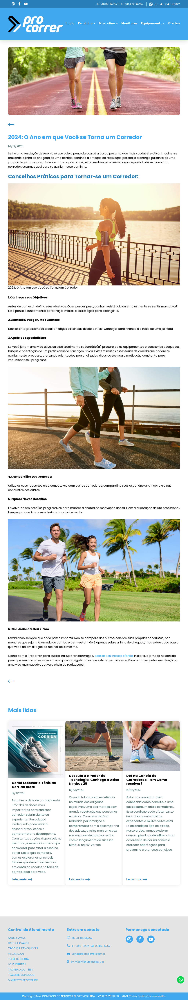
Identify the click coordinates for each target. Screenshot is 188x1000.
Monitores (129, 23)
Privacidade (16, 953)
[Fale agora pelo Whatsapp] (180, 980)
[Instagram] (13, 4)
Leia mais (19, 879)
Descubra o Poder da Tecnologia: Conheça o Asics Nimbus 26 (94, 779)
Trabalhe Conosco (21, 975)
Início (70, 23)
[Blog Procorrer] (35, 24)
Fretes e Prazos (18, 943)
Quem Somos (17, 938)
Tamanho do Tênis (20, 969)
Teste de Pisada (18, 959)
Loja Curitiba (17, 964)
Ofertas (174, 23)
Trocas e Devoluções (23, 948)
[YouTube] (26, 4)
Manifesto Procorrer (23, 980)
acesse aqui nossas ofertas (114, 656)
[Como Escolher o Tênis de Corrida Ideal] (36, 749)
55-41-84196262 (167, 4)
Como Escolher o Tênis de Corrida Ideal (34, 785)
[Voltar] (11, 124)
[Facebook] (19, 4)
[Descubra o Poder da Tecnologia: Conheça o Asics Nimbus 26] (94, 746)
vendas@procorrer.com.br (88, 954)
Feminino (85, 23)
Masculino (107, 23)
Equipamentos (152, 23)
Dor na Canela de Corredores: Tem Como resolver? (146, 779)
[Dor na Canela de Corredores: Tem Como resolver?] (151, 746)
